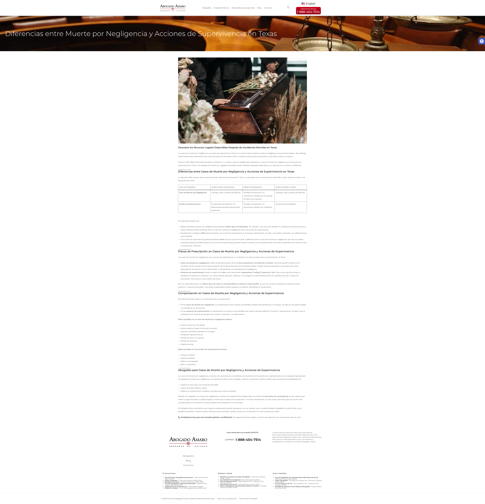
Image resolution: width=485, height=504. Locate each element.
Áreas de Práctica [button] (221, 8)
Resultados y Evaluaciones (243, 8)
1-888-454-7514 (248, 440)
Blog (259, 8)
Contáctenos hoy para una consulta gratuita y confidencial (206, 417)
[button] (481, 41)
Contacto (268, 8)
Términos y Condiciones (227, 499)
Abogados (206, 8)
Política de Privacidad (248, 499)
